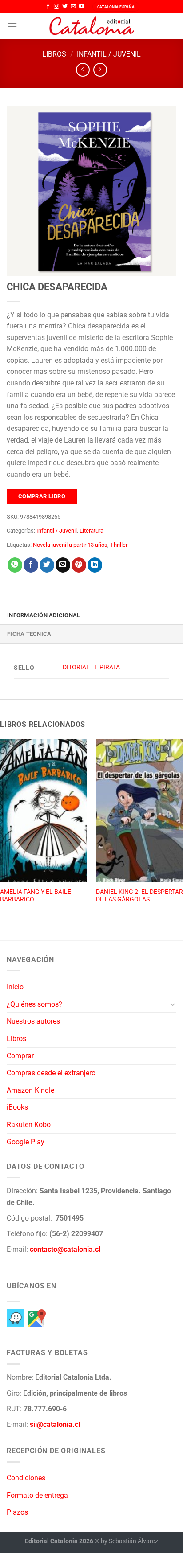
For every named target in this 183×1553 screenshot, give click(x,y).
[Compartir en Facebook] (31, 565)
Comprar (20, 1056)
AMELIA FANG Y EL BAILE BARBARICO (35, 895)
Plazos (17, 1512)
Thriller (118, 544)
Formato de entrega (37, 1495)
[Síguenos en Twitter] (65, 7)
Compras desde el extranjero (51, 1073)
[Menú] (12, 26)
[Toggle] (172, 1004)
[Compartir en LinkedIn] (95, 565)
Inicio (15, 987)
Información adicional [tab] (43, 615)
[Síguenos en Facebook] (48, 7)
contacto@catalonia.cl (65, 1249)
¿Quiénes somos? (34, 1004)
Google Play (25, 1142)
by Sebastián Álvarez (129, 1541)
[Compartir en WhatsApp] (15, 565)
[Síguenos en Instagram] (56, 7)
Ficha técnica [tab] (29, 634)
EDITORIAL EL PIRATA (89, 667)
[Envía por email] (63, 565)
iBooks (17, 1107)
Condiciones (26, 1478)
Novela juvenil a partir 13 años (70, 544)
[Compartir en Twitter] (47, 565)
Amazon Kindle (30, 1090)
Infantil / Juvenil (109, 54)
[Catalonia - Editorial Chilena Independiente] (91, 26)
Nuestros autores (33, 1021)
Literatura (91, 530)
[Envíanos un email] (73, 7)
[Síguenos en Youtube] (81, 7)
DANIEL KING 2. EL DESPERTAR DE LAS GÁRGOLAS (139, 895)
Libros (54, 54)
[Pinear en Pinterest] (79, 565)
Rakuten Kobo (29, 1124)
